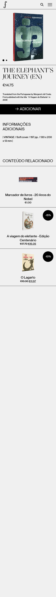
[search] (42, 4)
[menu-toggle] (50, 4)
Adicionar (30, 109)
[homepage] (4, 4)
